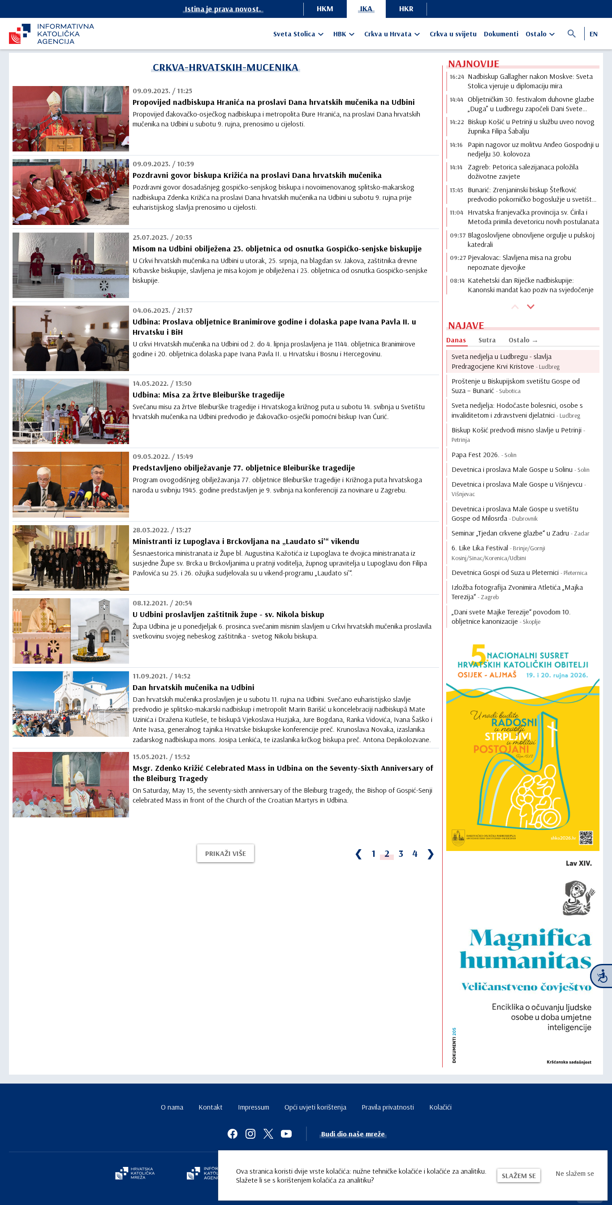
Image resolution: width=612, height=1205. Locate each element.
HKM (325, 8)
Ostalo (536, 33)
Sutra (487, 339)
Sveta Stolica (294, 33)
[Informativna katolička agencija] (213, 1174)
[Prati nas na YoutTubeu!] (286, 1133)
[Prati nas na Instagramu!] (250, 1133)
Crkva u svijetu (453, 33)
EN (594, 33)
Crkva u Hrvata (388, 33)
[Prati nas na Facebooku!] (232, 1133)
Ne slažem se (575, 1173)
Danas (456, 339)
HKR (406, 8)
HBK (339, 33)
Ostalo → (524, 339)
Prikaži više (225, 853)
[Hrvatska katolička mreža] (135, 1174)
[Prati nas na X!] (268, 1133)
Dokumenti (501, 33)
